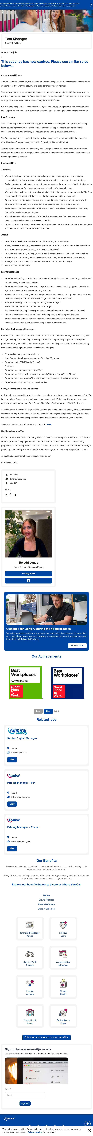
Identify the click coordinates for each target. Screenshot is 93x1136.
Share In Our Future (46, 909)
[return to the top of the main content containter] (88, 1124)
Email (8, 1089)
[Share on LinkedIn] (6, 495)
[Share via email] (14, 495)
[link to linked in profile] (28, 580)
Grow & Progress (46, 900)
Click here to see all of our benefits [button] (46, 1037)
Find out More (77, 646)
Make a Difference (46, 904)
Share (7, 490)
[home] (46, 1119)
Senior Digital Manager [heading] (22, 738)
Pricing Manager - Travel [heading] (23, 827)
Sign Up (25, 1103)
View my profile (28, 574)
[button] (89, 1131)
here (31, 6)
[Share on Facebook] (10, 495)
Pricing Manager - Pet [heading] (21, 783)
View (12, 759)
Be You (46, 895)
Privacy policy (35, 1132)
